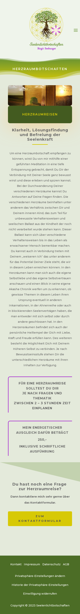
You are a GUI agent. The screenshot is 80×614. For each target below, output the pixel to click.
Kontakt (16, 564)
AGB (66, 564)
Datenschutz (51, 564)
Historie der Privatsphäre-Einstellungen (40, 585)
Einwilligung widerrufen (40, 593)
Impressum (32, 564)
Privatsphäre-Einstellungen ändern (40, 576)
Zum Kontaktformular (40, 518)
